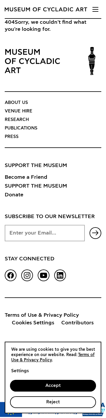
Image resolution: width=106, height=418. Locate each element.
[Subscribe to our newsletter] (95, 233)
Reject (53, 402)
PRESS (12, 136)
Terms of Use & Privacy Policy (42, 315)
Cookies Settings (33, 323)
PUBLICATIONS (21, 128)
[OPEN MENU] (95, 9)
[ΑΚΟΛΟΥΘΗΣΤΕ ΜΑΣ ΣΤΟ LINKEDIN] (60, 275)
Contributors (77, 323)
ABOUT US (16, 102)
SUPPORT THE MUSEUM (36, 186)
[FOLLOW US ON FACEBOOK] (10, 275)
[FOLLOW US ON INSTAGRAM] (27, 275)
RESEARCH (17, 119)
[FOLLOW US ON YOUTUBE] (43, 275)
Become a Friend (26, 177)
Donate (14, 195)
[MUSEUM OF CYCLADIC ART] (46, 9)
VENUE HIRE (18, 111)
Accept (53, 385)
